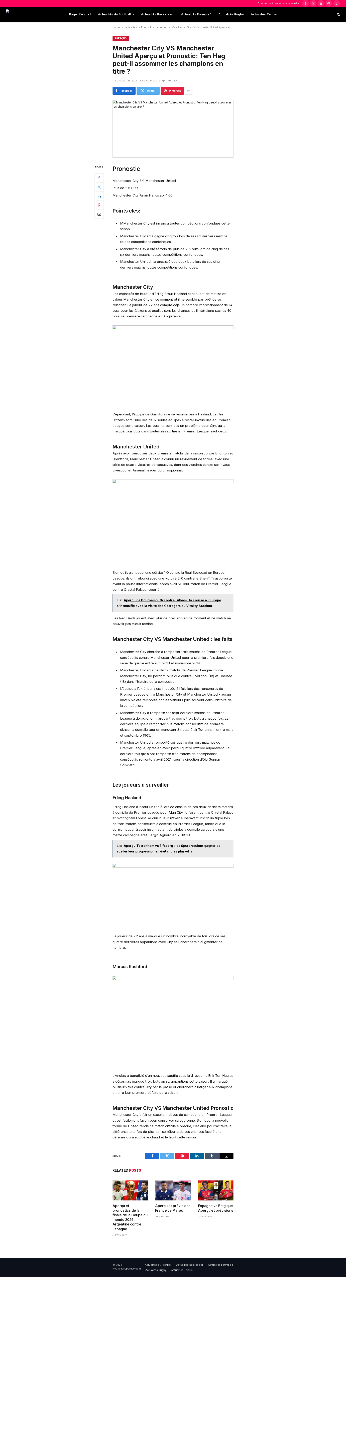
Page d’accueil (80, 14)
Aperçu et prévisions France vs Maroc (172, 1208)
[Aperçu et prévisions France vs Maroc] (173, 1190)
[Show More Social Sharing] (188, 91)
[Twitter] (99, 187)
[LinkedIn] (99, 196)
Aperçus (121, 38)
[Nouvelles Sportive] (22, 14)
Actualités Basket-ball (157, 14)
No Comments (151, 80)
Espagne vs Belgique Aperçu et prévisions (215, 1208)
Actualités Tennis (264, 14)
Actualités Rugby (231, 14)
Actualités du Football (114, 14)
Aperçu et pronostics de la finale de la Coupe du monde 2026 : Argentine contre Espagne (130, 1217)
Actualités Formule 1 (196, 14)
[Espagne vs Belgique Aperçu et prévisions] (215, 1190)
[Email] (99, 214)
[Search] (338, 14)
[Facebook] (99, 178)
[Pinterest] (99, 205)
